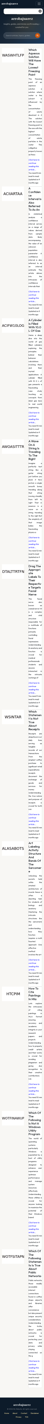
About (15, 1413)
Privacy (18, 1417)
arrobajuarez (9, 3)
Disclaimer (35, 1413)
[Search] (37, 35)
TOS (26, 1417)
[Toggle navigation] (39, 3)
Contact (24, 1413)
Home (6, 1413)
